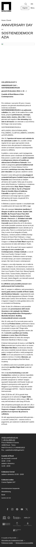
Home (3, 20)
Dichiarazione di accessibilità (24, 543)
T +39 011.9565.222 (8, 440)
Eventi (9, 20)
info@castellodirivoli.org (9, 437)
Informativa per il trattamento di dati (12, 540)
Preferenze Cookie (7, 543)
